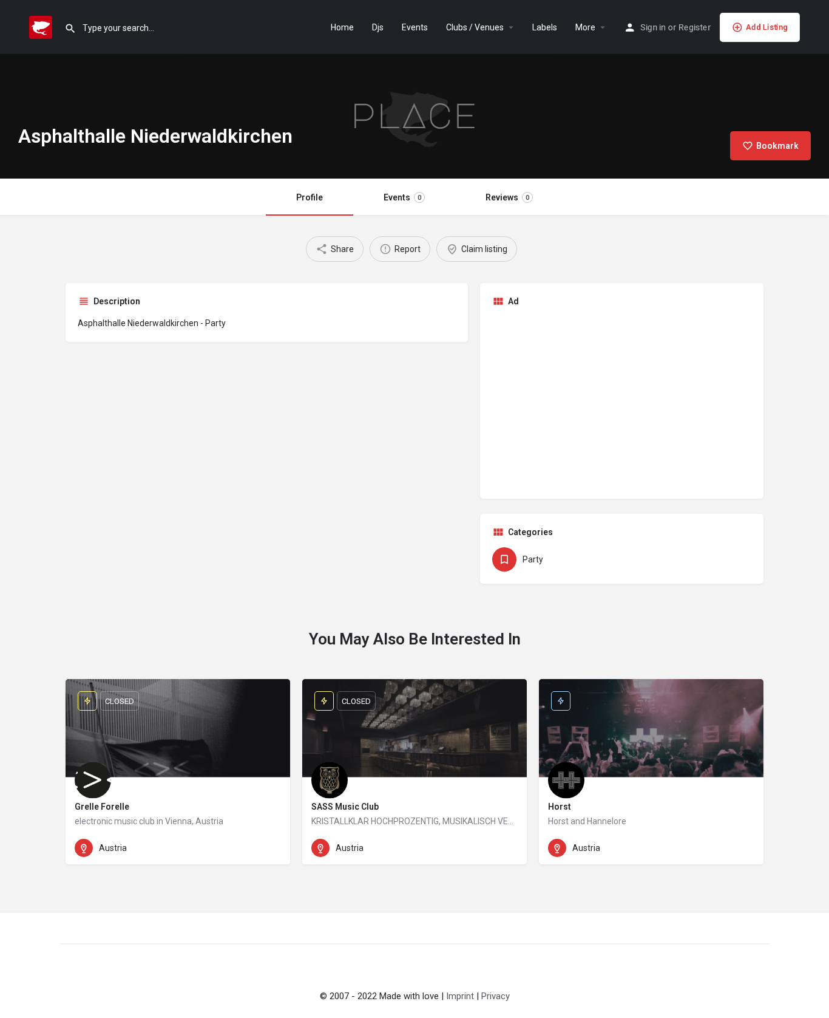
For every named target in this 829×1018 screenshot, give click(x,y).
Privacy (495, 996)
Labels (544, 27)
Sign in (653, 27)
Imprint (460, 996)
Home (342, 27)
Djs (378, 27)
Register (694, 27)
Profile (309, 197)
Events (415, 27)
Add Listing (767, 27)
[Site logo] (42, 26)
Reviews (507, 197)
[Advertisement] (622, 401)
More (585, 27)
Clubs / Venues (475, 27)
